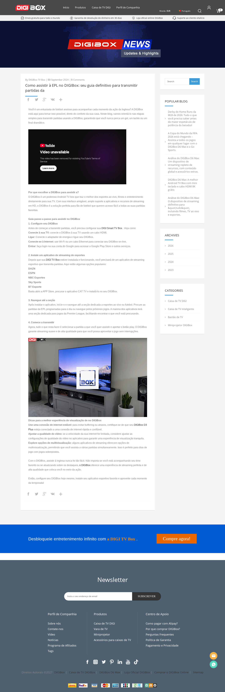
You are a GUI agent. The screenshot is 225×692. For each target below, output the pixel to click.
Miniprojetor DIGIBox (180, 325)
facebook (28, 100)
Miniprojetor (102, 634)
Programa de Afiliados (62, 645)
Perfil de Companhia (128, 7)
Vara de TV (101, 629)
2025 (170, 253)
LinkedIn (120, 662)
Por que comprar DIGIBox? (163, 629)
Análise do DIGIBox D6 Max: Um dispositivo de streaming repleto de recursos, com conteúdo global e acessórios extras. (183, 165)
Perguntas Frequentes (160, 634)
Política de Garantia (158, 640)
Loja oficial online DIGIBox (149, 17)
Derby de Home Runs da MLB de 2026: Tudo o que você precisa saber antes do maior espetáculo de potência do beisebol (182, 118)
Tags (51, 651)
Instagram (95, 662)
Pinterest (111, 662)
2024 (170, 262)
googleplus (44, 100)
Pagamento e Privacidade (162, 645)
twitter (36, 100)
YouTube (128, 662)
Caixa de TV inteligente (181, 309)
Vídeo (51, 634)
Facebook (87, 662)
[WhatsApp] (213, 664)
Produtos (80, 7)
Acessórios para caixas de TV (112, 640)
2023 (170, 270)
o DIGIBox (84, 465)
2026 (170, 245)
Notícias (53, 640)
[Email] (213, 656)
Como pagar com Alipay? (162, 623)
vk (53, 100)
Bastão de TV (175, 317)
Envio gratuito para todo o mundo (42, 17)
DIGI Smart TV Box (111, 228)
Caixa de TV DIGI (101, 7)
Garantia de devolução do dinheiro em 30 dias (98, 17)
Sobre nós (54, 623)
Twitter (103, 662)
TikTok (136, 662)
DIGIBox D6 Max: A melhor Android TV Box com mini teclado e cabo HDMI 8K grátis (183, 184)
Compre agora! (176, 538)
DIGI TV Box (53, 260)
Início (66, 7)
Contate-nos (55, 629)
